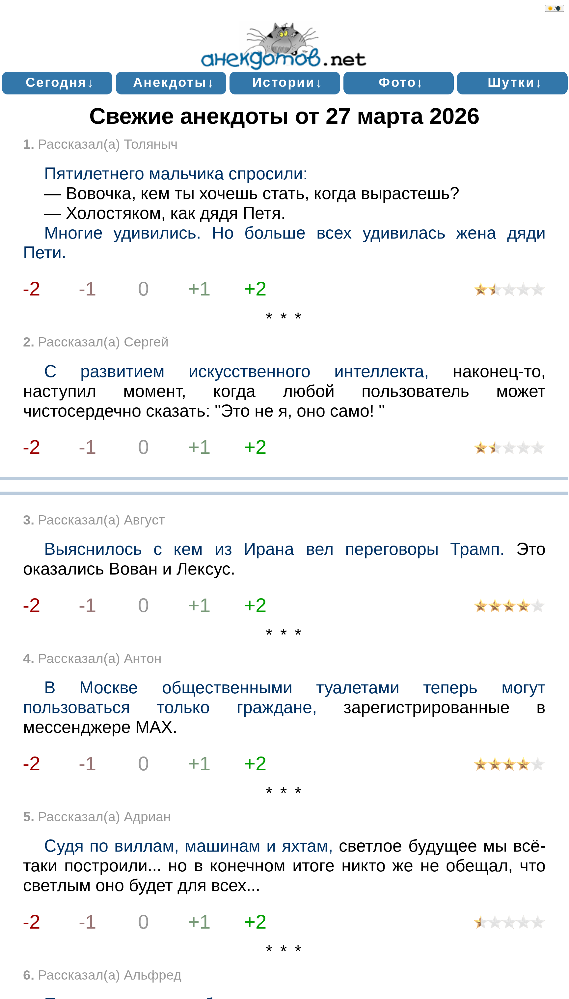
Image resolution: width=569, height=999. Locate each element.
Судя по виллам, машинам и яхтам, (188, 845)
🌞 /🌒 (554, 8)
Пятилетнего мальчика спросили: (176, 173)
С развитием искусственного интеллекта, (236, 371)
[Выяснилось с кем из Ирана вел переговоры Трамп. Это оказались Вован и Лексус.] (509, 607)
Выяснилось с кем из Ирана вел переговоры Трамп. (274, 548)
